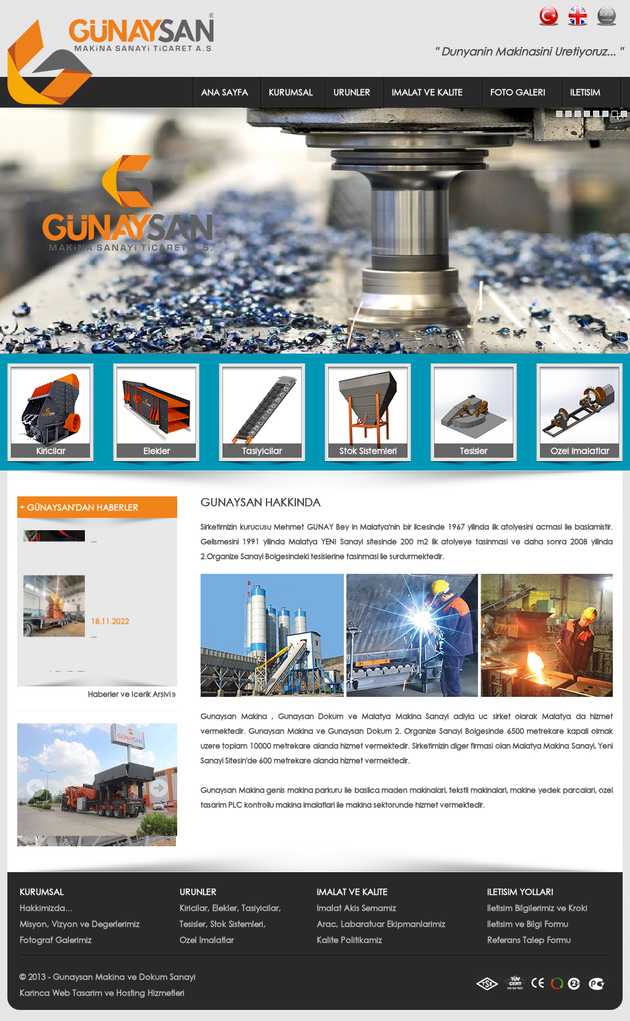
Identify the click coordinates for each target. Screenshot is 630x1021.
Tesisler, (194, 924)
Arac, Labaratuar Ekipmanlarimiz (381, 924)
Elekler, (225, 908)
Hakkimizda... (46, 908)
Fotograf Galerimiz (56, 940)
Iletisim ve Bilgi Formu (527, 924)
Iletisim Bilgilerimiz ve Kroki (537, 908)
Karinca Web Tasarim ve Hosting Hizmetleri (102, 993)
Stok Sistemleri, (238, 924)
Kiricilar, (195, 908)
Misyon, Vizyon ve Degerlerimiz (80, 924)
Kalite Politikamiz (349, 940)
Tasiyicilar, (261, 908)
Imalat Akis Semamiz (356, 908)
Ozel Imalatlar (207, 940)
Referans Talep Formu (529, 940)
